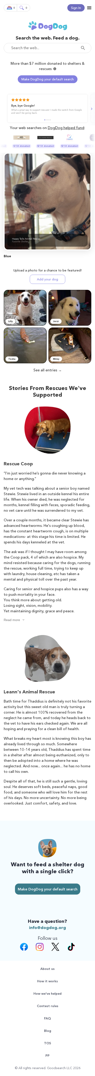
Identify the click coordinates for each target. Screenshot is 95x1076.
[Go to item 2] (46, 119)
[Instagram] (40, 947)
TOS (47, 1043)
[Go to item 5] (50, 119)
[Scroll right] (91, 109)
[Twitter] (55, 947)
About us (47, 969)
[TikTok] (71, 947)
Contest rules (47, 1006)
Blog (47, 1031)
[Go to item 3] (47, 119)
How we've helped (47, 993)
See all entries (45, 370)
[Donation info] (54, 68)
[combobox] (47, 48)
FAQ (47, 1018)
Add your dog (47, 279)
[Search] (84, 48)
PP (47, 1055)
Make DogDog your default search (47, 79)
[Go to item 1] (44, 119)
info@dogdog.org (47, 927)
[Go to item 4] (48, 119)
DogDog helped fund (66, 127)
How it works (47, 981)
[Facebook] (24, 947)
